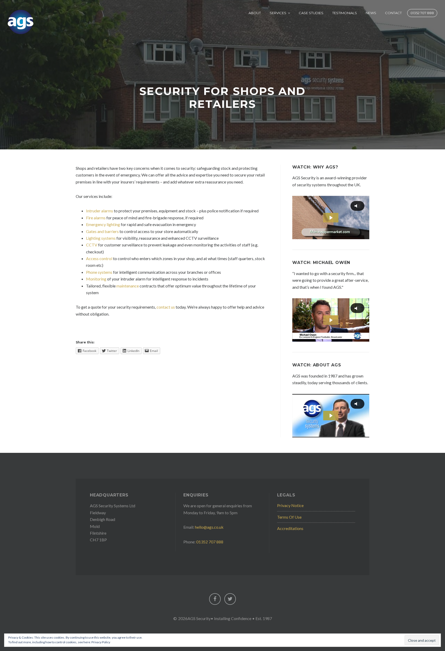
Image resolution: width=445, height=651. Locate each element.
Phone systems (99, 272)
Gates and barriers (102, 231)
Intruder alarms (99, 210)
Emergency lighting (103, 224)
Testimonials (344, 13)
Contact (393, 13)
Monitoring (96, 278)
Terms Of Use (289, 517)
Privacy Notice (290, 505)
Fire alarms (96, 217)
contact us (166, 306)
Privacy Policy (100, 642)
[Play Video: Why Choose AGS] (330, 217)
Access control (99, 258)
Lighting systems (101, 238)
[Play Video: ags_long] (330, 320)
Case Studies (311, 13)
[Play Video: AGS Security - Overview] (330, 415)
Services (278, 13)
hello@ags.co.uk (209, 527)
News (371, 13)
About (255, 13)
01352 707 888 (422, 13)
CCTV (91, 244)
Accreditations (290, 528)
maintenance (127, 285)
